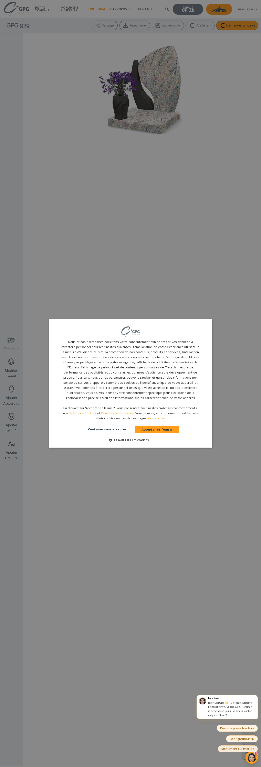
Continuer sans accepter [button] (107, 429)
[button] (130, 440)
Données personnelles (117, 413)
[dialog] (130, 383)
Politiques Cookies (82, 413)
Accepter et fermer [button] (157, 429)
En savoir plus (156, 418)
